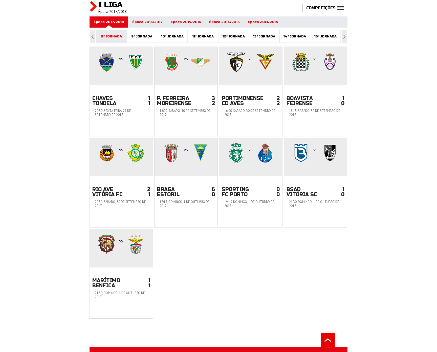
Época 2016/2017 (147, 22)
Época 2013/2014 (263, 22)
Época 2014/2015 (224, 22)
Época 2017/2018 (109, 22)
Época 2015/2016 (186, 22)
